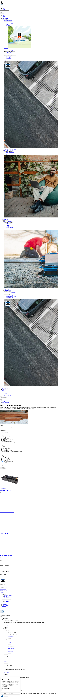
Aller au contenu (2, 0)
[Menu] (0, 396)
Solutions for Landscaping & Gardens (9, 50)
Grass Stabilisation (8, 56)
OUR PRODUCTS (5, 219)
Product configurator (7, 625)
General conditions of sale (6, 605)
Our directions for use (11, 636)
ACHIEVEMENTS (5, 388)
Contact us (2, 592)
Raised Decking (8, 22)
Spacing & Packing (8, 153)
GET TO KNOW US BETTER (6, 599)
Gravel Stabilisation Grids (9, 297)
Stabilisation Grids (6, 294)
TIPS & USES (4, 389)
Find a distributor (6, 672)
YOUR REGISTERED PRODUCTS (6, 395)
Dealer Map (5, 661)
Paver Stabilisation (8, 57)
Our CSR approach (7, 393)
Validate (2, 467)
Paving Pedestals (8, 223)
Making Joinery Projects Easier (8, 150)
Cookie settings (4, 604)
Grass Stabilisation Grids (9, 295)
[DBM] (3, 608)
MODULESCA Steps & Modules (10, 292)
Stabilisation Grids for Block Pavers (11, 296)
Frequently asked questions (8, 595)
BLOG (3, 390)
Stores (4, 8)
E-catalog (4, 7)
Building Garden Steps (9, 52)
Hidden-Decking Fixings (9, 227)
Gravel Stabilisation (8, 58)
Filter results (3, 468)
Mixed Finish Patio (8, 25)
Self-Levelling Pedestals (9, 224)
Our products (9, 642)
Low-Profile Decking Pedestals (10, 225)
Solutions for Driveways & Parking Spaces (10, 54)
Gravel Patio (7, 24)
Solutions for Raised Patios (8, 20)
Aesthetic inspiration (10, 651)
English (2, 13)
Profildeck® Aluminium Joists (10, 228)
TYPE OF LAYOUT (5, 18)
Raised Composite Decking (10, 23)
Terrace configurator (6, 6)
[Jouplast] (1, 4)
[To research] (1, 12)
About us (5, 392)
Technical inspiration (11, 648)
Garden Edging (8, 53)
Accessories (7, 226)
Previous (6, 627)
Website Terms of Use (5, 607)
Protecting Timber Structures (10, 152)
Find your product (6, 596)
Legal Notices (4, 606)
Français (4, 15)
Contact (4, 9)
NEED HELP (4, 594)
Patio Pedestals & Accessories (8, 221)
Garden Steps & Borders (7, 290)
